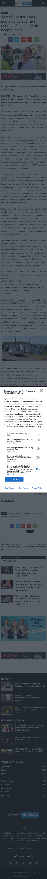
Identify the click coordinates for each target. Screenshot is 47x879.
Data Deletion (10, 488)
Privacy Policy (37, 488)
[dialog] (23, 439)
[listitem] (23, 434)
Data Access (23, 488)
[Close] (42, 391)
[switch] (38, 440)
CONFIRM (14, 479)
